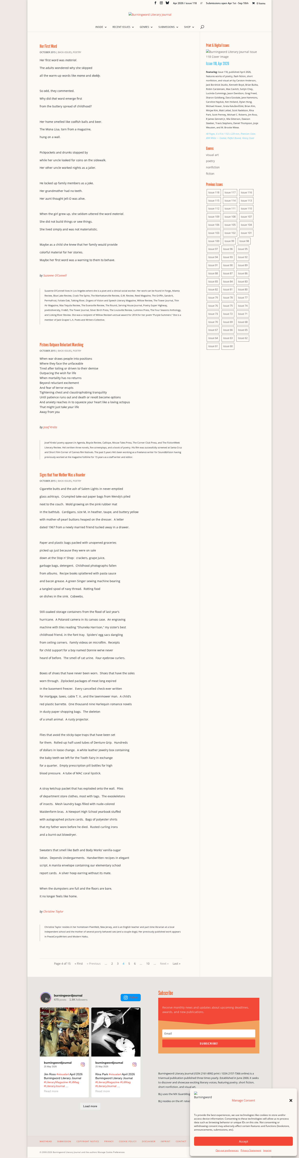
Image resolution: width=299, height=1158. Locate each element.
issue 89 (243, 265)
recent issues (121, 27)
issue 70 (213, 322)
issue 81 (228, 289)
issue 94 (213, 257)
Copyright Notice (87, 1141)
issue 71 (243, 314)
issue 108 (230, 216)
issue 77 (243, 297)
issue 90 (228, 265)
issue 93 (228, 257)
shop (187, 27)
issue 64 (213, 338)
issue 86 (243, 273)
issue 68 (243, 322)
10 (148, 963)
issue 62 (243, 338)
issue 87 (228, 273)
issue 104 (246, 225)
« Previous (94, 963)
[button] (291, 1100)
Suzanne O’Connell (55, 275)
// (201, 3)
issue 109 (213, 216)
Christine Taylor (53, 911)
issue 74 (243, 305)
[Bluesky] (167, 4)
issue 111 (230, 208)
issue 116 (246, 192)
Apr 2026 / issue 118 (185, 3)
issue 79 (213, 297)
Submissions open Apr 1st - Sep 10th (227, 3)
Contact (181, 1141)
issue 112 (213, 208)
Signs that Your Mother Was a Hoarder (62, 474)
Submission (64, 1141)
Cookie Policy (128, 1141)
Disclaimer (148, 1141)
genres (144, 27)
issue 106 (213, 225)
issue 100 (213, 241)
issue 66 (228, 330)
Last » (176, 963)
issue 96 (228, 249)
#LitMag (74, 1082)
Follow (133, 997)
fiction (210, 173)
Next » (164, 963)
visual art (212, 155)
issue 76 (213, 305)
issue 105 (230, 225)
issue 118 (213, 192)
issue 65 (243, 330)
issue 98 (244, 241)
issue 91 (213, 265)
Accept (243, 1141)
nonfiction (213, 167)
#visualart (63, 1074)
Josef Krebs (50, 427)
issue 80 (243, 289)
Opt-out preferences (227, 1150)
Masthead (46, 1141)
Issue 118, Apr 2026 (217, 63)
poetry (77, 52)
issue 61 (213, 346)
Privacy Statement (251, 1150)
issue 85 (213, 281)
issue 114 (230, 200)
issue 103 (213, 233)
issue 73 (213, 314)
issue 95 (243, 249)
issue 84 (228, 281)
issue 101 (246, 233)
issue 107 (246, 216)
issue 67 (213, 330)
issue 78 (228, 297)
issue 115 (213, 200)
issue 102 (230, 233)
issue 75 (228, 305)
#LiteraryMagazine (56, 1082)
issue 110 (246, 208)
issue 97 (213, 249)
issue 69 (228, 322)
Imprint (267, 1150)
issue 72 (228, 314)
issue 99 (229, 241)
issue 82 (213, 289)
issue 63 (228, 338)
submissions (166, 27)
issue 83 (243, 281)
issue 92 (243, 257)
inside (99, 27)
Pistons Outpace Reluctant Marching (61, 344)
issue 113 (246, 200)
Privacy (109, 1141)
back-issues (65, 52)
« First (79, 963)
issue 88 (213, 273)
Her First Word (48, 46)
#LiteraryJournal (54, 1086)
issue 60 (228, 346)
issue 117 (230, 192)
